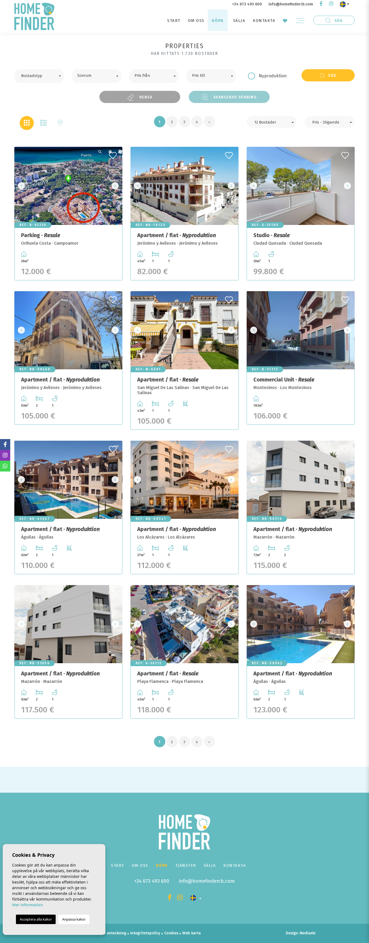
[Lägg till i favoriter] (113, 154)
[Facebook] (321, 4)
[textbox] (43, 75)
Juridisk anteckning (109, 933)
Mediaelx (308, 933)
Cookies (171, 933)
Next (116, 186)
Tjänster (185, 865)
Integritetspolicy (145, 933)
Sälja (239, 20)
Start (173, 20)
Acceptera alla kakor (36, 919)
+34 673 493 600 (247, 4)
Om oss (196, 20)
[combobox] (39, 76)
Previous (20, 186)
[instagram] (331, 4)
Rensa (145, 97)
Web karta (191, 933)
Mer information (27, 904)
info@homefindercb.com (291, 4)
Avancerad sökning (234, 97)
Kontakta (264, 20)
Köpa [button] (218, 20)
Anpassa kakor (74, 919)
